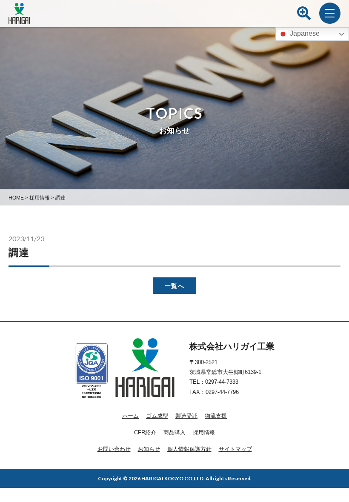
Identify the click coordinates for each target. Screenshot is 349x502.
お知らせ (149, 449)
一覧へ (174, 285)
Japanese (304, 33)
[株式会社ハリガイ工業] (19, 19)
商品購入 (174, 432)
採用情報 (204, 432)
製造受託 (186, 416)
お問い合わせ (114, 449)
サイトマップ (235, 449)
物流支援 (216, 416)
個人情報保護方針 (189, 449)
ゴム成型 (157, 416)
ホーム (130, 416)
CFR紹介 (145, 432)
